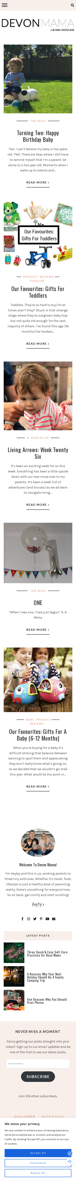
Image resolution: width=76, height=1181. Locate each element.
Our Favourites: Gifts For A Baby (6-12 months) (38, 734)
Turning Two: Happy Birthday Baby (38, 136)
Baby (30, 719)
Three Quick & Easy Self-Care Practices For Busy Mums (47, 953)
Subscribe (38, 1076)
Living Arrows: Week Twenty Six (38, 452)
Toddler (36, 280)
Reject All (38, 1173)
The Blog (38, 120)
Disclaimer (24, 1116)
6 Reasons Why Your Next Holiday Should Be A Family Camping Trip (45, 977)
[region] (38, 1149)
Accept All (38, 1153)
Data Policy (53, 1116)
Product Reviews (38, 276)
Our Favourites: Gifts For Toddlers (38, 291)
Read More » (38, 182)
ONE (38, 602)
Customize (38, 1163)
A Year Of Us (38, 437)
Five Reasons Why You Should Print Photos (47, 1001)
